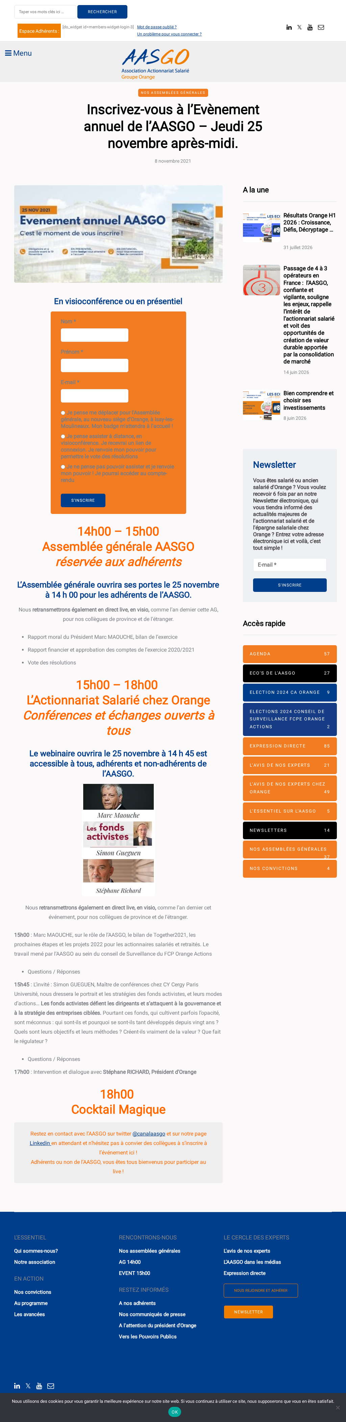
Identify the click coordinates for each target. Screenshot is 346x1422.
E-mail (70, 382)
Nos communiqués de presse (152, 1314)
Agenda (290, 653)
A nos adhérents (137, 1303)
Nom (68, 321)
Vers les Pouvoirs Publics (148, 1337)
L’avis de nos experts (290, 765)
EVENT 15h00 (134, 1273)
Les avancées (29, 1314)
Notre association (34, 1262)
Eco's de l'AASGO (290, 673)
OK (175, 1412)
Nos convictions (290, 868)
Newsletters (290, 830)
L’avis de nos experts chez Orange (290, 788)
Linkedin (40, 1143)
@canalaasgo (148, 1133)
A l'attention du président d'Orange (157, 1325)
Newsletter (248, 1312)
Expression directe (290, 745)
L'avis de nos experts (247, 1251)
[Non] (337, 1407)
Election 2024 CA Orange (290, 692)
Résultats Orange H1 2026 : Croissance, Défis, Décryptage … (309, 226)
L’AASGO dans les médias (252, 1262)
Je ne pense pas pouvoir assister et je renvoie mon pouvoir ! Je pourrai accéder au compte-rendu (117, 473)
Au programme (31, 1303)
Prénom (72, 352)
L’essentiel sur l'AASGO (290, 811)
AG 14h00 (130, 1262)
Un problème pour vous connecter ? (169, 34)
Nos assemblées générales (173, 92)
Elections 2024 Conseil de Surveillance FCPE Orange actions (290, 719)
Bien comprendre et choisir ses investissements (308, 400)
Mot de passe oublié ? (157, 27)
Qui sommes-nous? (36, 1251)
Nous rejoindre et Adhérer (261, 1290)
